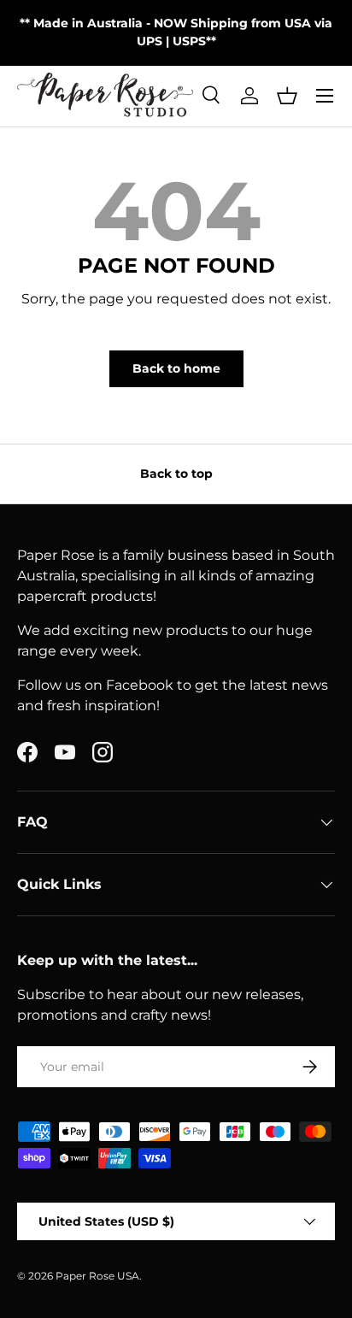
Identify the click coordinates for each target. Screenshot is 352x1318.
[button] (287, 96)
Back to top (176, 473)
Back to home (176, 368)
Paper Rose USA (97, 1275)
